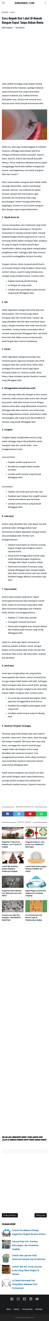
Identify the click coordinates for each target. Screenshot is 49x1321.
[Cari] (45, 4)
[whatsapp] (41, 813)
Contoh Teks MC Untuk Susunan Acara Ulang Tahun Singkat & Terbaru (27, 1271)
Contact (16, 1309)
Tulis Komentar (20, 27)
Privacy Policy (27, 1309)
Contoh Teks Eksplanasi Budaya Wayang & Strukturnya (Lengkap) (10, 869)
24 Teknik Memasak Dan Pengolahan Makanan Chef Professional (24, 1284)
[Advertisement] (24, 56)
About (9, 1309)
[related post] (13, 833)
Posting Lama (40, 1215)
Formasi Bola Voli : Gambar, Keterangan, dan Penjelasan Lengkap (25, 1245)
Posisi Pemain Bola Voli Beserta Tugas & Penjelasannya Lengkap (33, 917)
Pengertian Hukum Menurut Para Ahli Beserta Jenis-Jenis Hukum (12, 893)
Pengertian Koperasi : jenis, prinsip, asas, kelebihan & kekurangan (35, 844)
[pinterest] (30, 813)
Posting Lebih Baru (9, 1215)
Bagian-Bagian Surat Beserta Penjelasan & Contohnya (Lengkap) (35, 893)
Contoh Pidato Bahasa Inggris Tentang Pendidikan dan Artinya (36, 869)
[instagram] (18, 1300)
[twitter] (18, 813)
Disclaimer (39, 1309)
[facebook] (7, 813)
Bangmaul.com (24, 3)
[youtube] (37, 1300)
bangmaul (9, 27)
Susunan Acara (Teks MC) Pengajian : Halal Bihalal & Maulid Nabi (11, 917)
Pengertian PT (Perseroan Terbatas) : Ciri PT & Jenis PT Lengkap (12, 844)
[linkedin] (31, 1300)
